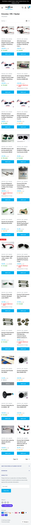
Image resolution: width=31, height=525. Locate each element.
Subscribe (6, 490)
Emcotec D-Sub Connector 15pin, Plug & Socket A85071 (23, 296)
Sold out (8, 383)
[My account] (25, 7)
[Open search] (22, 7)
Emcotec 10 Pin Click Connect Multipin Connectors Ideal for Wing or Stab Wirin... (23, 186)
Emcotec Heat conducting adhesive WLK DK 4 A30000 (7, 442)
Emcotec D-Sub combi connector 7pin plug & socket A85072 (6, 296)
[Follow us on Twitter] (5, 502)
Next (27, 459)
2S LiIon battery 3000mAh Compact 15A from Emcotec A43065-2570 (23, 77)
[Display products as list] (29, 20)
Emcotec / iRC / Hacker (6, 39)
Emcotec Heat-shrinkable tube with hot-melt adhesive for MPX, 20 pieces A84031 (23, 443)
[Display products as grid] (26, 20)
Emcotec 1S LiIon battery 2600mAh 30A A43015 (7, 222)
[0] (28, 7)
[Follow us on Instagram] (8, 502)
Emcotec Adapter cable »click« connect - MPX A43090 (7, 258)
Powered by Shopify (5, 521)
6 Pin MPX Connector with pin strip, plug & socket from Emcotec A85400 (7, 150)
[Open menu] (2, 7)
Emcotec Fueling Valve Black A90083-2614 (22, 371)
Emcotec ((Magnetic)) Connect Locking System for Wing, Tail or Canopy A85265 (7, 186)
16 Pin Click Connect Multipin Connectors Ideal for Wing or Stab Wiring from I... (23, 43)
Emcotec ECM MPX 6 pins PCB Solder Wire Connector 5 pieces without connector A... (23, 335)
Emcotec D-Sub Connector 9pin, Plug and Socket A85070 (7, 334)
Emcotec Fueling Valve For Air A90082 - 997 (7, 406)
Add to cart (7, 54)
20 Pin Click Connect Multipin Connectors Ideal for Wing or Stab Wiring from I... (7, 78)
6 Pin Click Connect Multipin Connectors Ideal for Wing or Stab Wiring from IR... (23, 116)
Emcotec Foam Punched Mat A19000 (7, 371)
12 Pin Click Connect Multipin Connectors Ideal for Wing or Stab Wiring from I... (7, 43)
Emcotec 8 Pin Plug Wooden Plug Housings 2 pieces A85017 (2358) (22, 223)
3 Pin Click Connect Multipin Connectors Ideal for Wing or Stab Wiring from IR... (7, 116)
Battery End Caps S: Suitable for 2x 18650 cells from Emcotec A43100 (23, 150)
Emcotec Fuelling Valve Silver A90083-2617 (22, 406)
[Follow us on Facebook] (2, 502)
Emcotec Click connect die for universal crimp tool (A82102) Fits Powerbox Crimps (23, 259)
